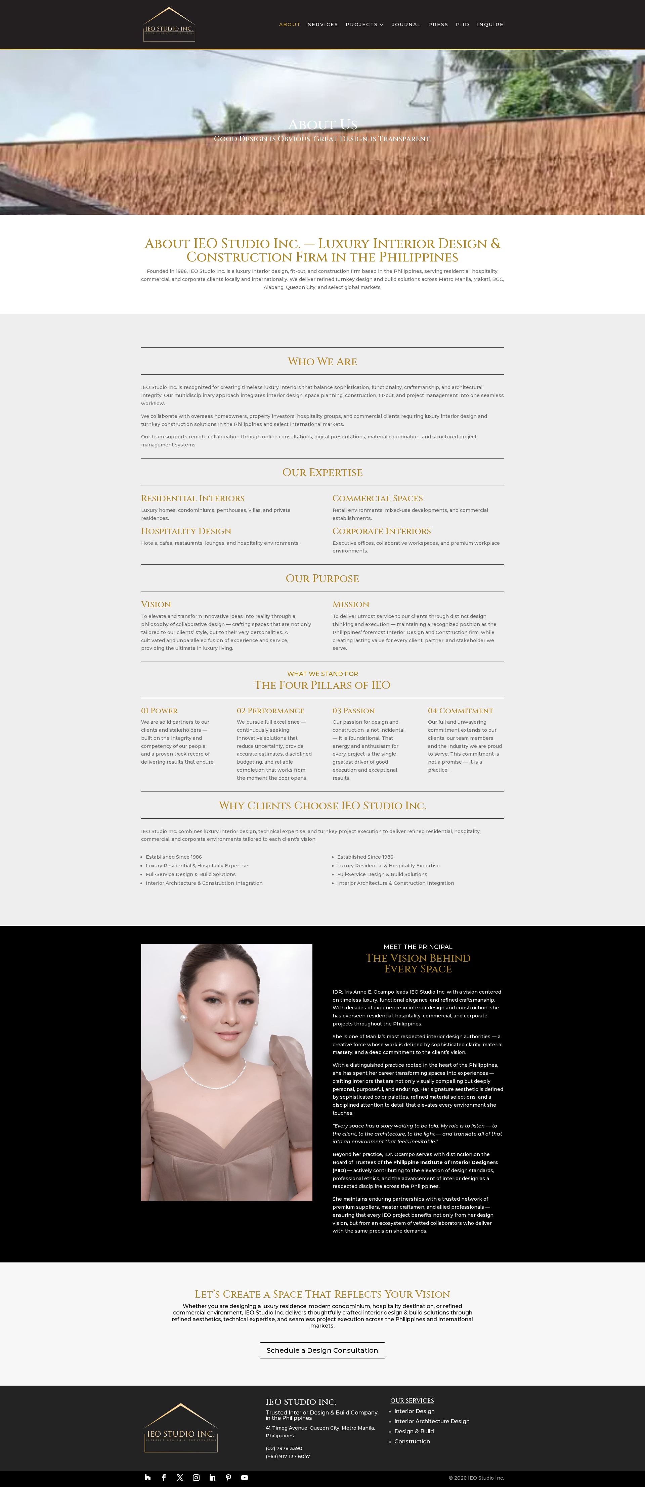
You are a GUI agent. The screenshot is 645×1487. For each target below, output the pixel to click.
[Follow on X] (180, 1477)
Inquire (490, 24)
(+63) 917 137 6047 (288, 1456)
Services (323, 24)
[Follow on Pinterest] (228, 1477)
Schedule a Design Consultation (322, 1350)
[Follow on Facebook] (164, 1477)
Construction (412, 1441)
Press (438, 24)
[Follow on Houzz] (148, 1477)
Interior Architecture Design (432, 1421)
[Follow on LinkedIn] (212, 1477)
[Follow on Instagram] (196, 1477)
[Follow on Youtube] (244, 1477)
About (290, 24)
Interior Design (414, 1411)
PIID (463, 24)
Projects (362, 24)
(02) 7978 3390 (284, 1448)
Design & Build (414, 1431)
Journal (406, 24)
